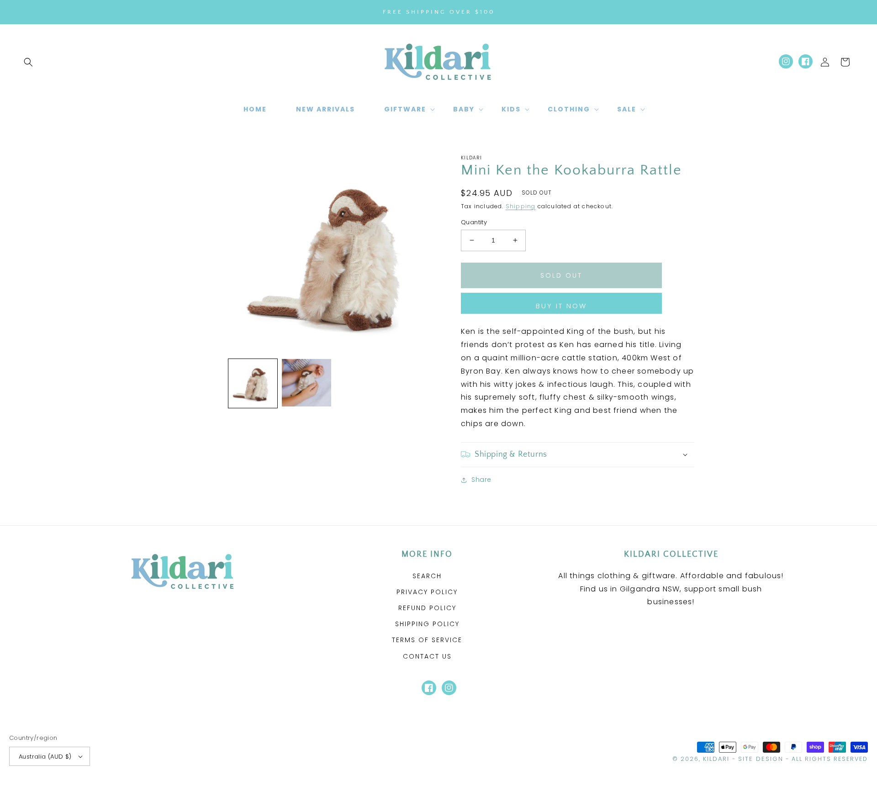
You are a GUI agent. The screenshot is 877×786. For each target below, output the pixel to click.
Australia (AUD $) (45, 756)
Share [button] (481, 479)
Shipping (521, 206)
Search (427, 575)
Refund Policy (427, 607)
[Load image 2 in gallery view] (306, 383)
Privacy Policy (427, 591)
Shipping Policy (427, 623)
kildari (716, 758)
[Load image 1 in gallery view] (252, 383)
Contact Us (427, 656)
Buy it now (561, 306)
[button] (28, 62)
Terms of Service (427, 639)
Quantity (474, 222)
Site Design (760, 758)
